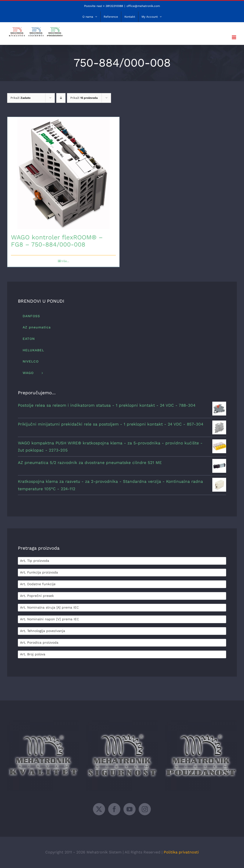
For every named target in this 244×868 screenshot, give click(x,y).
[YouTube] (129, 809)
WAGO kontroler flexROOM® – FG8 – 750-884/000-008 (57, 241)
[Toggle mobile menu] (234, 37)
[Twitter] (99, 809)
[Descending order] (61, 98)
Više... (65, 261)
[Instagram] (145, 809)
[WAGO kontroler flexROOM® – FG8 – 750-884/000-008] (63, 173)
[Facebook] (114, 809)
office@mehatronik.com (143, 6)
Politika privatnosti (181, 852)
